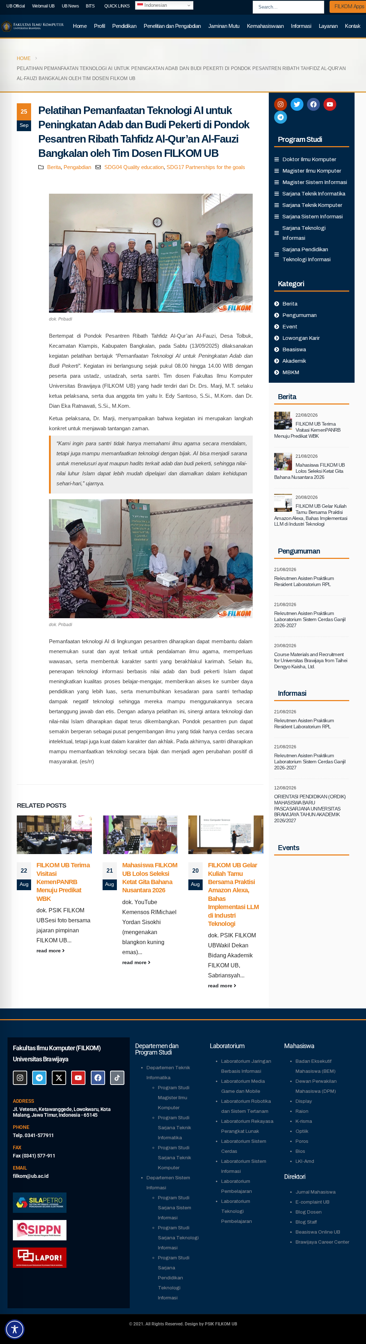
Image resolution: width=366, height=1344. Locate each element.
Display (304, 1101)
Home (79, 26)
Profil (99, 26)
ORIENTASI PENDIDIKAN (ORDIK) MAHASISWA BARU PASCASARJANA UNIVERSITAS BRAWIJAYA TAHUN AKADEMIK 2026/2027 (310, 808)
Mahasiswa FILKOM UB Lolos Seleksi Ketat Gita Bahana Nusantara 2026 (309, 471)
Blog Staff (306, 1222)
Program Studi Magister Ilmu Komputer (173, 1097)
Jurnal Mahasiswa (316, 1192)
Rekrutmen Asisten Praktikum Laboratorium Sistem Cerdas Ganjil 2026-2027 (309, 619)
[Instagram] (280, 104)
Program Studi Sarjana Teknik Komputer (174, 1157)
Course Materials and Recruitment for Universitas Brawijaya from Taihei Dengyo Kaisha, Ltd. (310, 660)
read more (49, 950)
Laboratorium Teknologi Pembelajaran (236, 1211)
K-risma (304, 1121)
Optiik (302, 1131)
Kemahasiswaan (265, 26)
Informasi (301, 26)
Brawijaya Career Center (322, 1242)
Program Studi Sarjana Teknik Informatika (174, 1127)
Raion (302, 1111)
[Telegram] (280, 117)
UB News (70, 6)
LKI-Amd (305, 1161)
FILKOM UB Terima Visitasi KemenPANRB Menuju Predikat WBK (63, 882)
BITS (90, 6)
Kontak (352, 26)
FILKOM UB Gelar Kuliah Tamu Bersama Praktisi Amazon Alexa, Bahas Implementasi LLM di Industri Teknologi (310, 515)
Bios (300, 1151)
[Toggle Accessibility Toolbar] (14, 1329)
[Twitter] (297, 104)
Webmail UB (43, 6)
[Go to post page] (54, 834)
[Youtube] (329, 104)
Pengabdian (77, 167)
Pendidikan (124, 26)
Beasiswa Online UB (318, 1232)
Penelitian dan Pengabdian (172, 26)
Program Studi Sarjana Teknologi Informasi (178, 1237)
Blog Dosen (309, 1212)
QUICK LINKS (117, 6)
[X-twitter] (59, 1078)
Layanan (328, 26)
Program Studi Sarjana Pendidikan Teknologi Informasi (173, 1277)
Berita (54, 167)
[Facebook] (313, 104)
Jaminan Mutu (223, 26)
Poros (302, 1141)
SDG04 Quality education (134, 167)
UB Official (15, 6)
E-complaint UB (313, 1202)
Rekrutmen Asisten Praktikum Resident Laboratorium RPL (304, 581)
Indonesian (155, 5)
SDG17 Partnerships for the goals (206, 167)
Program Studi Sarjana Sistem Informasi (174, 1207)
